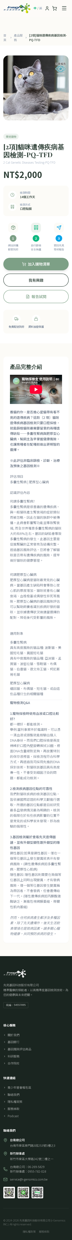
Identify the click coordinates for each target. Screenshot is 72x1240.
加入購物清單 (39, 264)
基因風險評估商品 (19, 1049)
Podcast (13, 1116)
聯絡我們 (13, 1094)
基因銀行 (13, 1042)
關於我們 (13, 1035)
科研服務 (13, 1056)
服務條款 (13, 1109)
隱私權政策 (15, 1101)
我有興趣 (36, 280)
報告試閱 (39, 296)
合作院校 (13, 1063)
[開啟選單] (64, 8)
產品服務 (18, 37)
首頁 (4, 37)
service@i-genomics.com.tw (28, 1179)
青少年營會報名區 (19, 1087)
